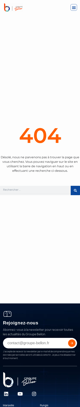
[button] (74, 7)
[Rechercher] (75, 190)
